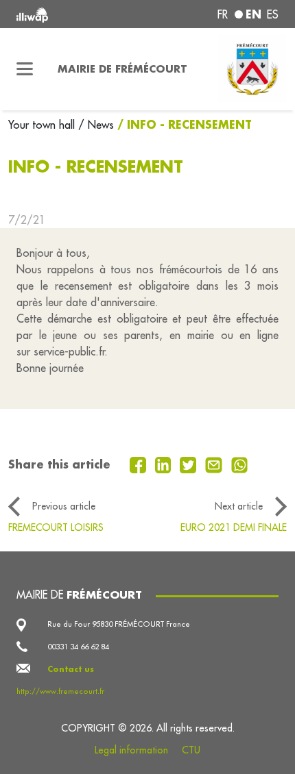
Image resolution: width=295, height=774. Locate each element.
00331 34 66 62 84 (78, 646)
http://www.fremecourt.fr (60, 691)
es (273, 14)
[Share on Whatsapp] (239, 464)
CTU (191, 750)
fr (222, 14)
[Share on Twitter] (189, 464)
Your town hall (43, 125)
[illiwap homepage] (66, 14)
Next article (239, 506)
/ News (96, 125)
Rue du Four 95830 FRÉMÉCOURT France (118, 624)
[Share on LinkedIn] (165, 464)
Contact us (70, 669)
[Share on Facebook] (139, 464)
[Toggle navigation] (24, 69)
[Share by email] (215, 464)
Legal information (131, 750)
